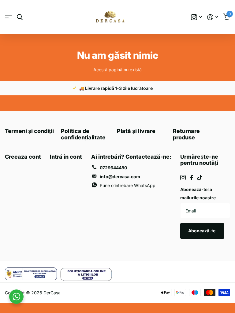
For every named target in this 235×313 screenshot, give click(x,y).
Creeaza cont (23, 156)
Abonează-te (202, 230)
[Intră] (212, 17)
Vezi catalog (8, 17)
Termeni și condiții (29, 131)
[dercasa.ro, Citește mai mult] (196, 17)
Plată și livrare (136, 131)
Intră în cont (66, 156)
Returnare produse (186, 134)
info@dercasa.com (120, 176)
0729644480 (113, 167)
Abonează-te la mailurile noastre (198, 193)
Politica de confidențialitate (83, 134)
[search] (20, 17)
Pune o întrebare (127, 185)
